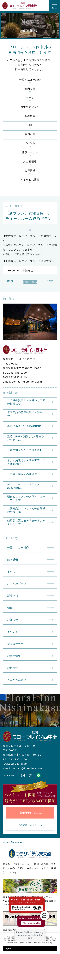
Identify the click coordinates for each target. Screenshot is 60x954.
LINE (38, 775)
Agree (9, 948)
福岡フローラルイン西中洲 (19, 5)
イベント (30, 143)
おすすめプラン (30, 107)
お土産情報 (30, 161)
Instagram (23, 775)
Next (50, 281)
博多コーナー (30, 152)
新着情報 (30, 116)
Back (10, 281)
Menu (54, 8)
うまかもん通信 (30, 179)
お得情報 (30, 170)
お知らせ (30, 134)
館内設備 (30, 88)
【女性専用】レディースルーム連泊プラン (28, 261)
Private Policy (45, 943)
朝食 (30, 125)
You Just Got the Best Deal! (19, 878)
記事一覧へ (30, 282)
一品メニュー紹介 (30, 79)
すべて (30, 97)
